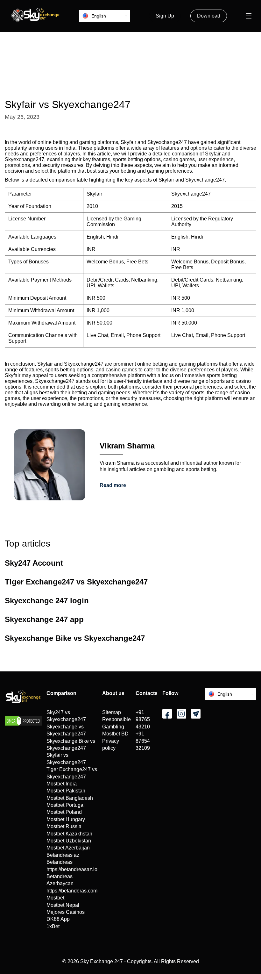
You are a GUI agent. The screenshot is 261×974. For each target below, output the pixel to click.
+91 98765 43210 (143, 719)
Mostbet (55, 897)
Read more (113, 485)
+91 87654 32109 (143, 741)
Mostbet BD (115, 733)
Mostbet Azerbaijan (68, 847)
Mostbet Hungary (65, 819)
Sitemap (111, 712)
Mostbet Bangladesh (69, 798)
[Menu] (248, 15)
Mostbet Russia (63, 826)
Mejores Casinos (65, 912)
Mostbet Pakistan (65, 790)
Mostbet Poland (64, 812)
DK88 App (58, 919)
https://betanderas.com (71, 890)
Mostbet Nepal (62, 905)
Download (208, 15)
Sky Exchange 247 (31, 43)
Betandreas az (62, 855)
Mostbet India (61, 783)
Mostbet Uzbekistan (68, 840)
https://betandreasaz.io (71, 869)
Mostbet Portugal (65, 805)
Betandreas (59, 862)
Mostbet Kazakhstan (69, 833)
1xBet (53, 926)
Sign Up (165, 15)
